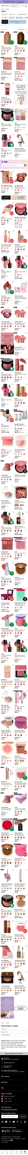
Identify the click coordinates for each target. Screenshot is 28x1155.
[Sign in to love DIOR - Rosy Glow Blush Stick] (26, 691)
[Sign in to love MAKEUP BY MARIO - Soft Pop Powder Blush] (26, 921)
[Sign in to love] (13, 57)
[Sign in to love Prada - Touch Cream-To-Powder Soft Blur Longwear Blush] (26, 793)
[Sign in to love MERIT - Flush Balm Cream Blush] (13, 203)
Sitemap (23, 1138)
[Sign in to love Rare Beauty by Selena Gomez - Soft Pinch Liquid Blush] (13, 230)
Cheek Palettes (18, 1047)
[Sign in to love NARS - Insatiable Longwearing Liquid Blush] (13, 640)
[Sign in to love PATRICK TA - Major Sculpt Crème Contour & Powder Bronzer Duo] (26, 742)
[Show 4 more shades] (12, 51)
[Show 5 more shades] (26, 190)
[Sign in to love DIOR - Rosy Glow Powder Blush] (26, 537)
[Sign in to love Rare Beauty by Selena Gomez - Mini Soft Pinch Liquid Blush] (13, 171)
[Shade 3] (8, 51)
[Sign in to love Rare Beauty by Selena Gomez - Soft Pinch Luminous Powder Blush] (26, 435)
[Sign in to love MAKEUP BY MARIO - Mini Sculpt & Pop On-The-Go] (26, 410)
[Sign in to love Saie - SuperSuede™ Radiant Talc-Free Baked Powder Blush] (13, 358)
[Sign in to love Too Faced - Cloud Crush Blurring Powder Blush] (13, 742)
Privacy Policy (4, 1138)
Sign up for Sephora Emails (8, 1113)
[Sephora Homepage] (5, 6)
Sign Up (23, 1116)
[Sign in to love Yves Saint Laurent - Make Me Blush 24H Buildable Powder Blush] (26, 171)
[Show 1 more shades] (12, 189)
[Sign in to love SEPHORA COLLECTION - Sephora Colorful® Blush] (26, 203)
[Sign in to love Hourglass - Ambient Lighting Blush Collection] (26, 486)
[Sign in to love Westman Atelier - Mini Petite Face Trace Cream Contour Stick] (26, 819)
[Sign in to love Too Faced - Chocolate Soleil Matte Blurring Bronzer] (13, 844)
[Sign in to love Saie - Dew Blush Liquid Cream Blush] (26, 256)
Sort (6, 17)
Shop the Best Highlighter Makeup (15, 1042)
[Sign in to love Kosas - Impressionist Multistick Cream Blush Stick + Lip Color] (13, 563)
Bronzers (3, 1044)
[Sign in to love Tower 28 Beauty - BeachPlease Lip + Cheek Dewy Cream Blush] (13, 819)
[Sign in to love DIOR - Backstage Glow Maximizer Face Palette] (26, 109)
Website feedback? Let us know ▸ (14, 1053)
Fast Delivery (20, 17)
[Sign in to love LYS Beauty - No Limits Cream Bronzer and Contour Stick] (26, 230)
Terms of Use (11, 1138)
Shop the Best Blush (11, 1044)
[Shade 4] (24, 51)
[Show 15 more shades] (12, 248)
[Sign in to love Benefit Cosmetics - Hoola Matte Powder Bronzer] (13, 589)
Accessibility (17, 1138)
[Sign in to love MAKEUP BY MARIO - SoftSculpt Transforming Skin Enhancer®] (13, 716)
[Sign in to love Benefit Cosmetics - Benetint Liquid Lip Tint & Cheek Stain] (26, 512)
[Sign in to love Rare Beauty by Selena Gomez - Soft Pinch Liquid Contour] (26, 946)
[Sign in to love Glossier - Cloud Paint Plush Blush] (13, 435)
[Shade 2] (5, 51)
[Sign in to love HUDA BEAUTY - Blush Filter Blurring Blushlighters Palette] (13, 537)
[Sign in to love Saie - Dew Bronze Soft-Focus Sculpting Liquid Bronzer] (13, 512)
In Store (12, 17)
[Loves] (22, 6)
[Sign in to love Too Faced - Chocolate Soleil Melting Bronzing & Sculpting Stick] (13, 921)
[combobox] (15, 6)
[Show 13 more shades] (26, 76)
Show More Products (21, 1008)
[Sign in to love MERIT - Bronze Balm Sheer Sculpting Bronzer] (26, 384)
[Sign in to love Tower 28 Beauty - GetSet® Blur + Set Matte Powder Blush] (26, 844)
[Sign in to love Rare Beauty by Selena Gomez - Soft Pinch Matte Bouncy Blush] (26, 716)
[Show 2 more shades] (26, 221)
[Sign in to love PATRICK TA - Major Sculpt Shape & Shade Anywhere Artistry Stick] (13, 767)
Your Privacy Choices (5, 1140)
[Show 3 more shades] (12, 300)
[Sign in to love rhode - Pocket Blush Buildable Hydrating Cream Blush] (13, 32)
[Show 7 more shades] (26, 275)
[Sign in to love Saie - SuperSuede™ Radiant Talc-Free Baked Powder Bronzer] (13, 895)
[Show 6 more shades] (26, 377)
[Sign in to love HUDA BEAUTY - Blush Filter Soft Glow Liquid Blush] (26, 358)
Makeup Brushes (10, 1047)
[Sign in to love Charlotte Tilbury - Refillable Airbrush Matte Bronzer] (26, 895)
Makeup (3, 9)
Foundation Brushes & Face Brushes (11, 1044)
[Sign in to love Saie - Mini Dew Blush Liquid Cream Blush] (13, 134)
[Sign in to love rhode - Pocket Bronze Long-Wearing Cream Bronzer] (26, 32)
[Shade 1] (2, 51)
